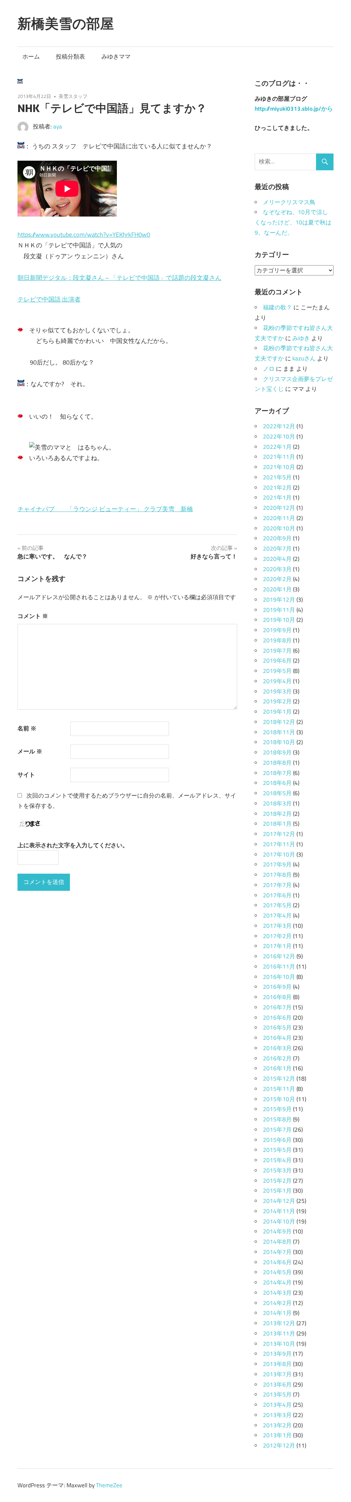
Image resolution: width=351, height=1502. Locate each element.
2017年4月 (277, 915)
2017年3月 (277, 925)
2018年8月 (277, 762)
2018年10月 (279, 742)
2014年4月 (277, 1282)
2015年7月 (277, 1129)
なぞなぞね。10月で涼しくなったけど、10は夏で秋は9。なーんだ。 (293, 222)
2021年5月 (277, 477)
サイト (26, 774)
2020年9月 (277, 538)
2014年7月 (277, 1251)
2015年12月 (279, 1078)
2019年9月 (277, 630)
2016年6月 (277, 1017)
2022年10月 (279, 436)
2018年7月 (277, 772)
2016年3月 (277, 1048)
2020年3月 (277, 569)
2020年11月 (279, 518)
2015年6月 (277, 1139)
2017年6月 (277, 895)
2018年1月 (277, 823)
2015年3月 (277, 1170)
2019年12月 (279, 599)
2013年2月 (277, 1425)
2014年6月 (277, 1262)
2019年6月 (277, 660)
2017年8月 (277, 874)
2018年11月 (279, 732)
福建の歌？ (277, 307)
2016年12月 (279, 956)
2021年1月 (277, 497)
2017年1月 (277, 945)
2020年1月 (277, 589)
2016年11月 (279, 966)
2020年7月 (277, 548)
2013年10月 (279, 1343)
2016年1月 (277, 1068)
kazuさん (304, 358)
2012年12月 (279, 1445)
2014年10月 (279, 1221)
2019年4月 (277, 681)
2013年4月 (277, 1404)
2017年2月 (277, 936)
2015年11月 (279, 1088)
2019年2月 (277, 701)
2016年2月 (277, 1058)
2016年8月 (277, 997)
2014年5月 (277, 1272)
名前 (26, 728)
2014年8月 (277, 1241)
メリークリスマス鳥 (289, 202)
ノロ (269, 368)
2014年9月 (277, 1231)
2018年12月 (279, 721)
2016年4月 (277, 1037)
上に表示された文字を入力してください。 (72, 845)
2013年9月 (277, 1353)
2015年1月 (277, 1190)
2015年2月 (277, 1180)
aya (57, 126)
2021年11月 (279, 456)
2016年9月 (277, 986)
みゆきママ (116, 56)
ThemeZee (109, 1485)
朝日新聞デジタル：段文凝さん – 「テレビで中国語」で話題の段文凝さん (119, 277)
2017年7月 (277, 885)
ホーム (31, 56)
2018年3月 (277, 803)
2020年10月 (279, 528)
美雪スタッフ (73, 96)
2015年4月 (277, 1160)
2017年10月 (279, 854)
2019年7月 (277, 650)
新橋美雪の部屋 (65, 23)
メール (29, 751)
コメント (32, 616)
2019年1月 (277, 711)
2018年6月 (277, 782)
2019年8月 (277, 640)
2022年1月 (277, 446)
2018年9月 (277, 752)
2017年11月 (279, 844)
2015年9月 (277, 1109)
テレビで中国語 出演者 (49, 299)
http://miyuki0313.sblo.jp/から (294, 108)
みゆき (301, 338)
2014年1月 (277, 1312)
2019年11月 (279, 609)
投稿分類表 (70, 56)
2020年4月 (277, 558)
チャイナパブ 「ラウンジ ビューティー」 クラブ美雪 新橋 (105, 509)
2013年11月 (279, 1333)
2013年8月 (277, 1363)
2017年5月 (277, 905)
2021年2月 (277, 487)
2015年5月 (277, 1149)
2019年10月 (279, 619)
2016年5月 (277, 1027)
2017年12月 (279, 833)
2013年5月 (277, 1394)
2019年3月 (277, 691)
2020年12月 (279, 507)
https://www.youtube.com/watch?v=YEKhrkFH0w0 (83, 234)
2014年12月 (279, 1200)
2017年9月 (277, 864)
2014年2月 (277, 1302)
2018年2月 (277, 813)
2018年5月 (277, 793)
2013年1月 (277, 1435)
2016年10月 (279, 976)
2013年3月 (277, 1415)
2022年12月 (279, 426)
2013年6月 (277, 1384)
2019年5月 (277, 670)
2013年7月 (277, 1374)
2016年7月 (277, 1007)
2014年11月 (279, 1211)
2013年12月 (279, 1323)
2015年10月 (279, 1099)
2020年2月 (277, 579)
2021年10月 (279, 467)
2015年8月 (277, 1119)
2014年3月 (277, 1292)
